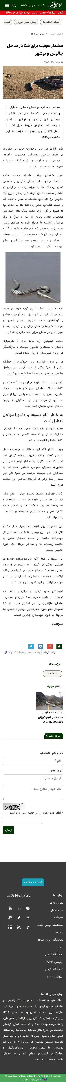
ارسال (8, 830)
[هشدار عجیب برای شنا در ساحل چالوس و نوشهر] (33, 82)
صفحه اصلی (56, 34)
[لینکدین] (19, 908)
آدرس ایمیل (56, 770)
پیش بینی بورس (26, 22)
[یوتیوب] (10, 908)
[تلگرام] (28, 908)
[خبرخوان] (19, 927)
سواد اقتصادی (50, 22)
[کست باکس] (28, 927)
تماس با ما (56, 903)
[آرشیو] (10, 927)
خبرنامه (58, 917)
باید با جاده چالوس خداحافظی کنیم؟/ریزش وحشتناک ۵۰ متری (50, 717)
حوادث (52, 673)
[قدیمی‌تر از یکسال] (49, 701)
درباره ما (58, 895)
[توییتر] (19, 917)
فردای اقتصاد (33, 5)
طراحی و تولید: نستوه (33, 1079)
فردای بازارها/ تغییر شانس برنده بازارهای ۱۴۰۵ (34, 13)
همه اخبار (57, 910)
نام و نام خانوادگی (51, 753)
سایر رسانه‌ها (37, 34)
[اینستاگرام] (28, 917)
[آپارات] (10, 917)
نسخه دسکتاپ (33, 882)
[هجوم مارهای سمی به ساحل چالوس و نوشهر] (33, 277)
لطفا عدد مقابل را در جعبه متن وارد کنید (36, 813)
